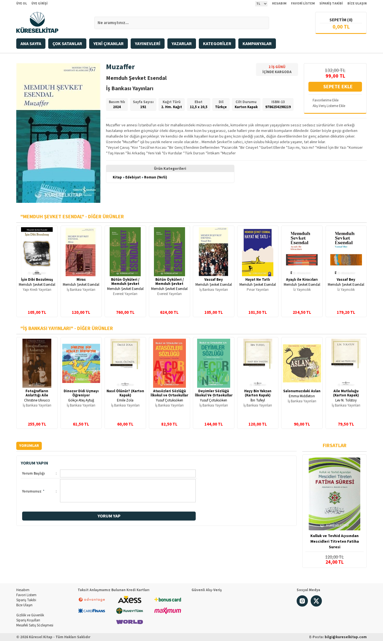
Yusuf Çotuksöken (169, 400)
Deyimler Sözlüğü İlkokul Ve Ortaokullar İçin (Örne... (213, 395)
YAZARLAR (182, 44)
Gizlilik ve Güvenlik (30, 615)
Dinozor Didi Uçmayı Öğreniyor (81, 393)
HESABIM (279, 3)
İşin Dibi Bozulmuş (37, 279)
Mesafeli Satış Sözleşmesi (34, 625)
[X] (316, 605)
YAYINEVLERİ (147, 44)
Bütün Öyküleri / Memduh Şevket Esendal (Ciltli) (125, 284)
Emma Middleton (302, 396)
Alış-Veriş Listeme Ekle (329, 105)
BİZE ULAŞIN (357, 3)
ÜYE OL (21, 3)
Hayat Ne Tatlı (257, 279)
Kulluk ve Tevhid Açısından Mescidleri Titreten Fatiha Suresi (334, 541)
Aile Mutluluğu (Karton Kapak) (346, 393)
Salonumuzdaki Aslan (301, 391)
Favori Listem (26, 595)
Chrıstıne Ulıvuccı (37, 400)
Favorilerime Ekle (325, 100)
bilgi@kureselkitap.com (346, 637)
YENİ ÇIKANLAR (108, 44)
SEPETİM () (340, 20)
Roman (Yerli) (155, 177)
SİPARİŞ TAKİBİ (331, 3)
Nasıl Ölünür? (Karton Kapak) (125, 393)
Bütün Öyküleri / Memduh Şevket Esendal (169, 284)
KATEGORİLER (217, 44)
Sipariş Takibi (26, 600)
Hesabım (22, 590)
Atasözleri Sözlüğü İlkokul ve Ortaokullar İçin (169, 395)
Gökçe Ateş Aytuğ (81, 400)
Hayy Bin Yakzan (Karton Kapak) (257, 393)
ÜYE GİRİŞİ (39, 3)
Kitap (117, 177)
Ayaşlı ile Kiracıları (302, 279)
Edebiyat (133, 177)
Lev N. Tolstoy (346, 400)
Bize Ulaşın (24, 605)
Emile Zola (125, 400)
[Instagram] (302, 605)
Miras (81, 279)
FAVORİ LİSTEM (303, 3)
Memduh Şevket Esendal (37, 284)
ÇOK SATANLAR (67, 44)
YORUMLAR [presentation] (29, 446)
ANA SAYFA (30, 44)
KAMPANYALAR (257, 44)
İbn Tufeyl (257, 400)
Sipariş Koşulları (28, 620)
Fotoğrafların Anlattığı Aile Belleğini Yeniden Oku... (37, 397)
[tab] (29, 446)
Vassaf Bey (213, 279)
